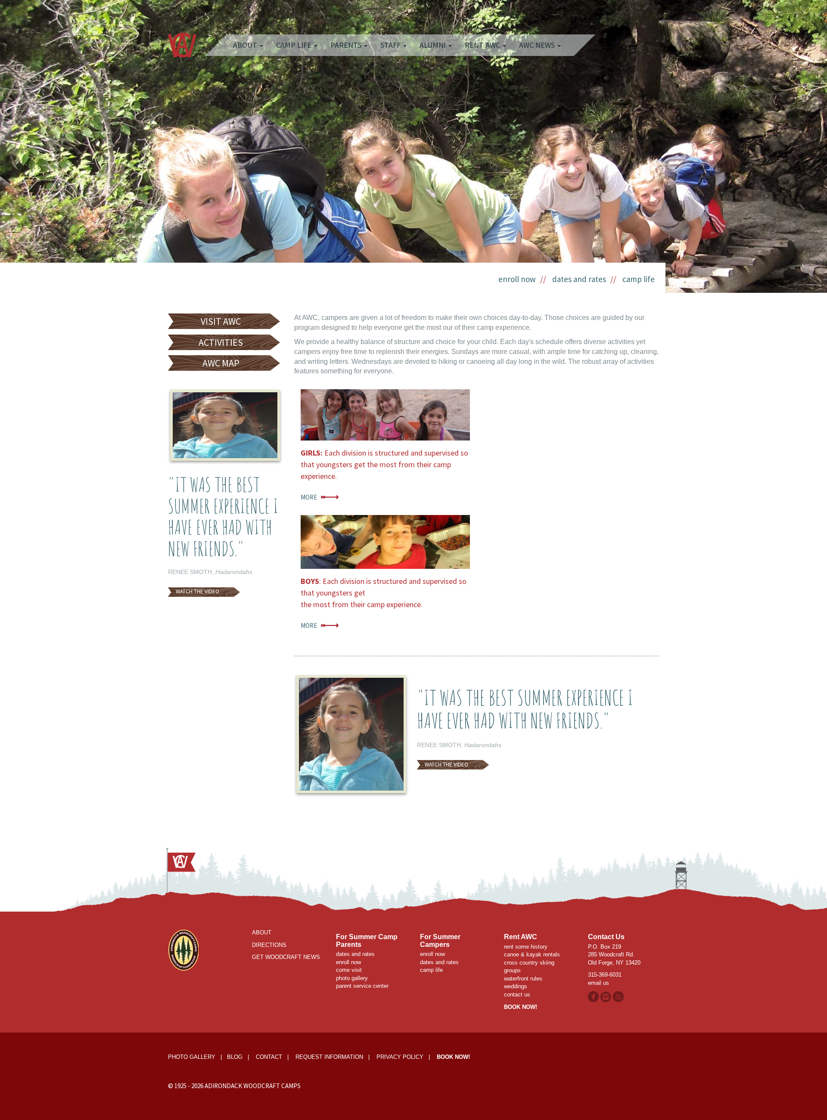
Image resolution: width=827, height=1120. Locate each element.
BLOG (235, 1057)
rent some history (525, 946)
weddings (515, 986)
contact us (517, 994)
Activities (221, 342)
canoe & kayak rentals (532, 954)
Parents (346, 45)
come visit (349, 970)
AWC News (538, 45)
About (246, 45)
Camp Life (294, 45)
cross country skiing (529, 962)
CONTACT (269, 1057)
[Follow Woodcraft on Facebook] (593, 996)
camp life (638, 279)
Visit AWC (221, 321)
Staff (391, 45)
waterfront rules (523, 978)
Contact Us (606, 936)
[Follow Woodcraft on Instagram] (606, 996)
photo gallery (352, 978)
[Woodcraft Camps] (183, 949)
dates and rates (579, 279)
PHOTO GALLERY (191, 1057)
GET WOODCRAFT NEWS (286, 957)
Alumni (434, 45)
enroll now (517, 279)
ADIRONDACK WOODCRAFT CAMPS (253, 1086)
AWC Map (220, 363)
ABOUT (261, 932)
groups (512, 970)
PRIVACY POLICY (399, 1057)
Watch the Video (197, 591)
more (309, 497)
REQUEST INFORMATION (329, 1057)
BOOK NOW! (520, 1007)
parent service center (362, 986)
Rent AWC (483, 45)
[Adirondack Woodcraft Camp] (182, 36)
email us (598, 983)
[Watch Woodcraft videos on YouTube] (618, 996)
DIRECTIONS (269, 945)
